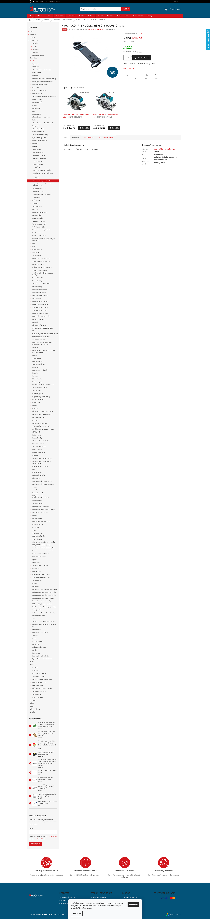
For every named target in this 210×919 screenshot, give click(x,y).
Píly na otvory (36, 478)
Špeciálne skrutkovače (40, 296)
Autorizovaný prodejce (98, 897)
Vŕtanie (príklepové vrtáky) (41, 426)
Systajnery (35, 367)
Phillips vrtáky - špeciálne (40, 507)
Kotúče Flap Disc (37, 361)
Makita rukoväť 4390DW (40, 466)
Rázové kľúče (36, 402)
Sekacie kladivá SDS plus (40, 554)
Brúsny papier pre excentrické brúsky (44, 592)
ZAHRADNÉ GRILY (37, 694)
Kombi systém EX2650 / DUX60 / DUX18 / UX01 (45, 626)
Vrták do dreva (37, 533)
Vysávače (35, 252)
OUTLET (35, 668)
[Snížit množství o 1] (131, 59)
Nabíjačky (35, 126)
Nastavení (77, 914)
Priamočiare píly (38, 152)
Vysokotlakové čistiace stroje (42, 659)
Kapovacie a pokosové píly (42, 170)
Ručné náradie (37, 450)
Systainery (35, 64)
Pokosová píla (37, 382)
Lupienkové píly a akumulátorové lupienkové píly (44, 185)
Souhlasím (133, 904)
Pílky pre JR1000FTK (39, 189)
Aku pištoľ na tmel (38, 129)
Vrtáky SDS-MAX (37, 278)
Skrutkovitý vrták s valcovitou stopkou (45, 96)
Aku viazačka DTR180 (39, 447)
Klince (34, 331)
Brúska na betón (37, 233)
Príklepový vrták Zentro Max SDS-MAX (44, 589)
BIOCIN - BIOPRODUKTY (40, 682)
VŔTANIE (35, 203)
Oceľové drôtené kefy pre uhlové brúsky (43, 274)
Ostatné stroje (37, 249)
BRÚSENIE (35, 209)
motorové (35, 644)
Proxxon (32, 700)
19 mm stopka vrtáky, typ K (41, 577)
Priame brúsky (37, 438)
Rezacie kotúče (37, 218)
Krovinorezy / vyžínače (40, 370)
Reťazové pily (37, 629)
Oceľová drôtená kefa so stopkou (43, 548)
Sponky (34, 560)
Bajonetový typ (37, 215)
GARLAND (35, 671)
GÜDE (32, 703)
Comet (34, 490)
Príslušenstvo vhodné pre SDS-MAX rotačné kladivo (44, 351)
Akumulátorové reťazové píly (42, 414)
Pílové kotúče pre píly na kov (41, 230)
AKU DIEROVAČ (37, 102)
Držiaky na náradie (38, 435)
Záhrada (35, 376)
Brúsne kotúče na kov (39, 212)
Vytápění (35, 43)
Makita (32, 61)
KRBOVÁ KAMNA (37, 685)
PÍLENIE (34, 146)
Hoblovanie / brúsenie (39, 290)
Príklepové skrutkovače (40, 304)
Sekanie (35, 348)
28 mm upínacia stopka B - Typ (42, 481)
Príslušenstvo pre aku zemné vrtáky (44, 79)
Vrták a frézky (37, 358)
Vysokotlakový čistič (39, 138)
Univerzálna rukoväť (39, 224)
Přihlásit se (35, 844)
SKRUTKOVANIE (37, 206)
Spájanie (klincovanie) (39, 423)
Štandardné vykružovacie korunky (43, 542)
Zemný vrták (36, 610)
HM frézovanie (37, 518)
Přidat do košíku (143, 58)
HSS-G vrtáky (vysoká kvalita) (42, 604)
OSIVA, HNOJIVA (37, 697)
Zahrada (33, 34)
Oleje (34, 638)
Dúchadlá (35, 322)
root (33, 246)
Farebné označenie (38, 616)
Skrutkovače (36, 299)
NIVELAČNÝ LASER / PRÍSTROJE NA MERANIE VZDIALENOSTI (43, 344)
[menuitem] (30, 16)
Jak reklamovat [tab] (88, 137)
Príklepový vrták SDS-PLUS (41, 258)
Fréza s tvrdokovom (39, 90)
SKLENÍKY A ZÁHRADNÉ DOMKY (42, 680)
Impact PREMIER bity (39, 557)
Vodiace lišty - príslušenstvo (42, 181)
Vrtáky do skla (37, 539)
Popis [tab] (66, 137)
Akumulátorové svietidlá (40, 566)
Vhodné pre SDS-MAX (39, 236)
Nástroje (35, 76)
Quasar (34, 487)
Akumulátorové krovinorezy (41, 70)
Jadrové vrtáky (37, 580)
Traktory (35, 635)
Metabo (32, 662)
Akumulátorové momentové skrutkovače (41, 462)
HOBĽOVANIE (36, 114)
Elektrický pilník (37, 394)
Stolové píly (37, 149)
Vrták (34, 530)
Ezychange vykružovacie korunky (43, 484)
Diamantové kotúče (38, 493)
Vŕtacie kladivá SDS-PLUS (40, 85)
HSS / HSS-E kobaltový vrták (41, 545)
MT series (35, 87)
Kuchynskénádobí (38, 55)
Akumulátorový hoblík (39, 388)
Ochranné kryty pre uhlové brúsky (43, 613)
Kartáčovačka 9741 (38, 453)
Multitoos (35, 408)
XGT (33, 619)
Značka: (110, 29)
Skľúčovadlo (36, 432)
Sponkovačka (36, 563)
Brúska (34, 405)
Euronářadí (33, 58)
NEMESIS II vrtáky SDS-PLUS (41, 521)
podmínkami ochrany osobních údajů (43, 838)
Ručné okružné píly (39, 155)
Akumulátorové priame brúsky (42, 459)
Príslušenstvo (36, 108)
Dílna (31, 31)
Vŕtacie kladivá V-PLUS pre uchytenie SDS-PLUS (44, 240)
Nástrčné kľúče (37, 99)
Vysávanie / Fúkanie (38, 364)
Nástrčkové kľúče (38, 399)
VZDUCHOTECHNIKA (38, 221)
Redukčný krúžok (38, 191)
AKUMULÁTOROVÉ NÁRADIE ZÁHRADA (44, 622)
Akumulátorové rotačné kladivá (42, 123)
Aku (33, 111)
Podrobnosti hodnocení (95, 29)
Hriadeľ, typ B (36, 571)
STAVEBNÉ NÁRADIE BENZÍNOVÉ (42, 328)
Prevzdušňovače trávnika (40, 656)
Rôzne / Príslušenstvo (39, 141)
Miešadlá (35, 420)
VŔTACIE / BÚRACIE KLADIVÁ (41, 337)
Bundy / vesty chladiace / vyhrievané (44, 607)
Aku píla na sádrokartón (40, 512)
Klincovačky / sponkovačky (41, 316)
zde (90, 908)
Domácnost (34, 40)
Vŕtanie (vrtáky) (37, 281)
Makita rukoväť (37, 472)
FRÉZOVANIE (36, 200)
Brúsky (34, 515)
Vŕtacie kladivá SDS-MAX (40, 310)
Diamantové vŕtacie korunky (41, 601)
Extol (31, 706)
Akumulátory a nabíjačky (40, 135)
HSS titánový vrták (38, 536)
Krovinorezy (36, 653)
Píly (33, 243)
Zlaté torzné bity (37, 504)
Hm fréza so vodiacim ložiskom (42, 551)
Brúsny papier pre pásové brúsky (43, 598)
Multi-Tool (36, 178)
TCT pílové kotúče (38, 227)
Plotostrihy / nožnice (39, 325)
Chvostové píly (38, 164)
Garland (32, 665)
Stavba (32, 37)
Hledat (126, 9)
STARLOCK (35, 67)
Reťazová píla (36, 73)
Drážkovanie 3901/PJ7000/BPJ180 (43, 385)
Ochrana (35, 456)
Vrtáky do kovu (37, 501)
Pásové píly (36, 167)
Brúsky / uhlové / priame (40, 301)
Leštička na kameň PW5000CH (42, 267)
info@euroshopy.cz (132, 897)
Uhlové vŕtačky (37, 287)
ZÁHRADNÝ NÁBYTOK (39, 691)
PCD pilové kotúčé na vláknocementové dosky (40, 497)
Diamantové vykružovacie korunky (43, 510)
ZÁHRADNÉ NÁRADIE (38, 340)
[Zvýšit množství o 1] (131, 56)
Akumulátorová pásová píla (41, 117)
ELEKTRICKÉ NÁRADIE (39, 674)
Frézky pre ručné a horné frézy (42, 82)
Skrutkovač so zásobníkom (41, 441)
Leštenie (35, 120)
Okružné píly (37, 197)
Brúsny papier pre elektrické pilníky (44, 595)
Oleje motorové (37, 641)
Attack (35, 46)
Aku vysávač (36, 391)
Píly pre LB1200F (38, 161)
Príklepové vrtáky (38, 264)
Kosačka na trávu (38, 132)
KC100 (34, 355)
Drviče (34, 650)
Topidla (35, 52)
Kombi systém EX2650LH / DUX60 (43, 429)
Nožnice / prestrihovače (40, 313)
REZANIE (35, 144)
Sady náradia (36, 255)
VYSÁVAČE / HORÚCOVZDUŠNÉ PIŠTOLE (45, 334)
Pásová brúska (37, 379)
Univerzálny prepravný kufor (42, 194)
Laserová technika (38, 444)
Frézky (34, 583)
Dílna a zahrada (35, 709)
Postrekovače (37, 93)
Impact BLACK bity (38, 524)
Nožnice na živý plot (39, 647)
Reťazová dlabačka (38, 475)
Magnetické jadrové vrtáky (41, 397)
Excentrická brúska (38, 417)
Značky (32, 712)
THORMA (36, 49)
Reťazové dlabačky (39, 158)
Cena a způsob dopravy (67, 897)
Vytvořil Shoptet (175, 914)
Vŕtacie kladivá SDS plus (40, 307)
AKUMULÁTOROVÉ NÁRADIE (41, 284)
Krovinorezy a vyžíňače (40, 632)
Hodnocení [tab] (75, 137)
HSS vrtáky (36, 527)
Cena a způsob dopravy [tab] (106, 137)
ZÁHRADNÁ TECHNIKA (39, 677)
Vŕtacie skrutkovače (39, 293)
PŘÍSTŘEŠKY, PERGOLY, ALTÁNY (42, 688)
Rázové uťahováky (38, 319)
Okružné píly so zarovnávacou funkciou (43, 174)
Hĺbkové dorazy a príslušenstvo (42, 411)
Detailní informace (129, 68)
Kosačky (35, 373)
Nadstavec (35, 586)
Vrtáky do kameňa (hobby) (41, 261)
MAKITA (34, 105)
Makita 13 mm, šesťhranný (41, 574)
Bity (33, 469)
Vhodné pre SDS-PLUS (39, 270)
